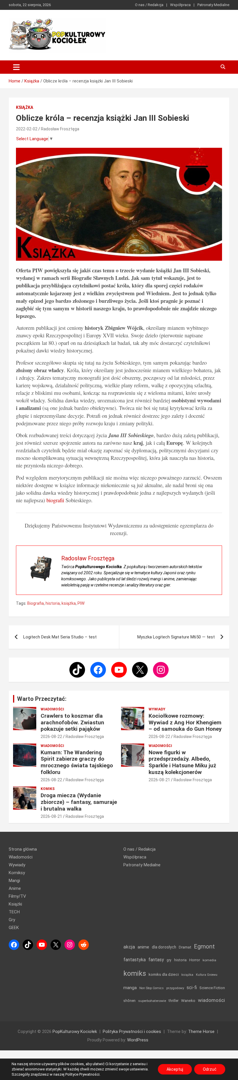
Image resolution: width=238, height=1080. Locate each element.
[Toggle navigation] (16, 67)
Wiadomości (52, 709)
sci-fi (192, 987)
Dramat (185, 947)
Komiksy (17, 872)
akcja (129, 947)
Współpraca (180, 5)
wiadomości (211, 1000)
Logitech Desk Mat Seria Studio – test (60, 637)
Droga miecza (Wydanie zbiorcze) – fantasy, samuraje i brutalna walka (79, 802)
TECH (14, 912)
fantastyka (134, 959)
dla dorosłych (164, 947)
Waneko (188, 1000)
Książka (24, 107)
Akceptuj (175, 1069)
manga (130, 987)
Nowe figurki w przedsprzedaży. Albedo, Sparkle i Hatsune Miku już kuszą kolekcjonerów (182, 762)
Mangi (14, 880)
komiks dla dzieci (164, 974)
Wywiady (157, 709)
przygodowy (175, 988)
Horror (194, 960)
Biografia (35, 603)
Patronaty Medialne (213, 5)
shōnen (129, 1000)
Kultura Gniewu (206, 975)
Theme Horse (201, 1031)
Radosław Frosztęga (60, 129)
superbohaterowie (152, 1001)
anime (143, 947)
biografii (55, 500)
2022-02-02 (26, 129)
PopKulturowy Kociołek (75, 1031)
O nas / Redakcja (149, 5)
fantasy (156, 959)
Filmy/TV (17, 896)
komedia (209, 960)
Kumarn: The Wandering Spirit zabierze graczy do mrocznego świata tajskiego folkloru (77, 762)
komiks (134, 973)
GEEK (14, 927)
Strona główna (23, 849)
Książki (15, 904)
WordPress (137, 1040)
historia (53, 603)
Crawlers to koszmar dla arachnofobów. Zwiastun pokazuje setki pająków (72, 722)
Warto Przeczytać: (41, 698)
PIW (80, 603)
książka (69, 603)
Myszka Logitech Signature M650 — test (176, 637)
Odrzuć (210, 1069)
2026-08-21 (159, 779)
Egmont (204, 946)
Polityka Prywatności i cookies (132, 1031)
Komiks (48, 789)
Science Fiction (212, 988)
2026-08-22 (51, 736)
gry (169, 960)
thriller (173, 1000)
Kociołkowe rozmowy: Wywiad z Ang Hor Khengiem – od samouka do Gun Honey (185, 722)
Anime (15, 888)
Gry (12, 919)
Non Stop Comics (151, 988)
